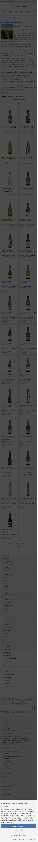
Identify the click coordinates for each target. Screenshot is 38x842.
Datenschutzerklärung (20, 839)
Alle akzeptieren (18, 826)
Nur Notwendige (18, 831)
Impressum (32, 839)
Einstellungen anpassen (19, 835)
